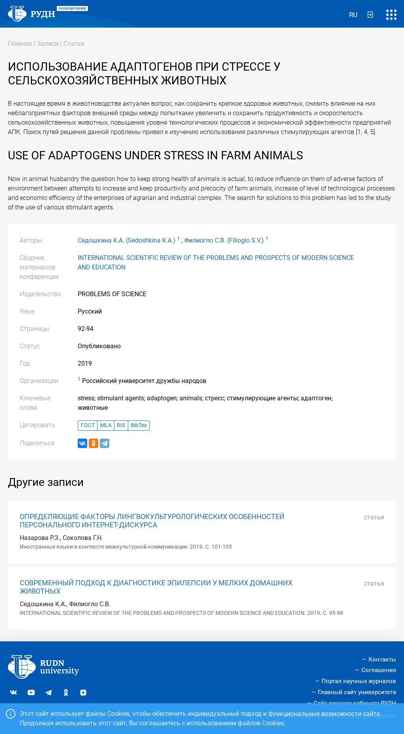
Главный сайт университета (357, 692)
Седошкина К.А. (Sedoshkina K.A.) (127, 240)
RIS (121, 425)
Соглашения (378, 670)
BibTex (139, 425)
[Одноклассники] (93, 443)
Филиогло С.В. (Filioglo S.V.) (224, 240)
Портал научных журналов (359, 681)
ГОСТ (88, 425)
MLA (106, 425)
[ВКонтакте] (82, 443)
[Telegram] (104, 443)
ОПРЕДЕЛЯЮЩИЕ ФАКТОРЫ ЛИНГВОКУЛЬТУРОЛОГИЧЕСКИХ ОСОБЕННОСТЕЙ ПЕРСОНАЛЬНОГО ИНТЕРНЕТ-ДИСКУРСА (152, 521)
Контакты (382, 659)
